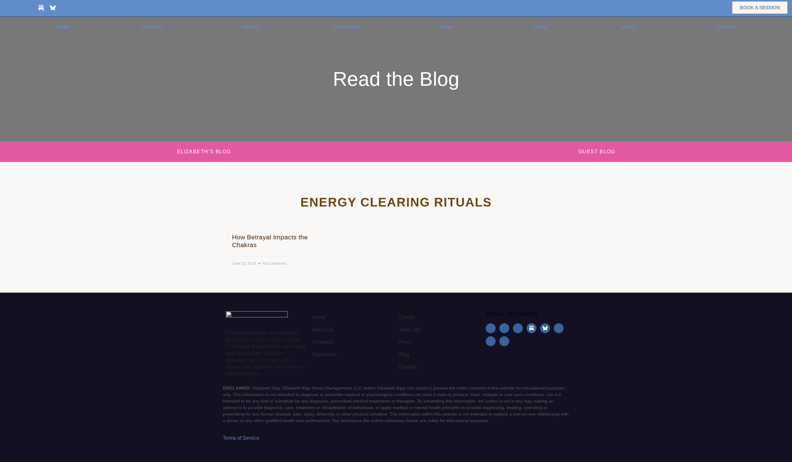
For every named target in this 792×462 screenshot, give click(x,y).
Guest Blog (597, 151)
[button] (718, 7)
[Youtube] (64, 8)
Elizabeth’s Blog (204, 151)
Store (539, 26)
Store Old (409, 329)
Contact (726, 26)
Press (405, 342)
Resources (346, 26)
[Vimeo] (88, 8)
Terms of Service (241, 438)
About (628, 26)
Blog (446, 26)
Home (61, 26)
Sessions (152, 26)
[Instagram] (17, 8)
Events (251, 26)
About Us (322, 329)
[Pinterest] (76, 8)
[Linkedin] (29, 8)
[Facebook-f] (6, 8)
